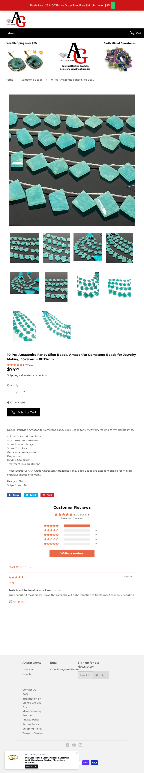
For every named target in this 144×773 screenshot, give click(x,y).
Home (9, 79)
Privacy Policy (30, 719)
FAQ (25, 694)
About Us (28, 669)
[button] (15, 364)
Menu (11, 33)
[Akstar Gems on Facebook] (67, 745)
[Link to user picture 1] (18, 609)
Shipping (13, 375)
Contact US (29, 689)
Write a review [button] (72, 553)
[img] (16, 577)
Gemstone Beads (32, 79)
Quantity (13, 385)
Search (26, 673)
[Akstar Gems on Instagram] (80, 745)
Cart (138, 33)
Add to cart (31, 766)
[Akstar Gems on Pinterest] (74, 745)
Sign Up (100, 675)
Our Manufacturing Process (31, 711)
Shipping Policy (32, 728)
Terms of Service (32, 733)
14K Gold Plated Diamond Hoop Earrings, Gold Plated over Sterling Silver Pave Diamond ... (47, 760)
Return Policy (30, 724)
